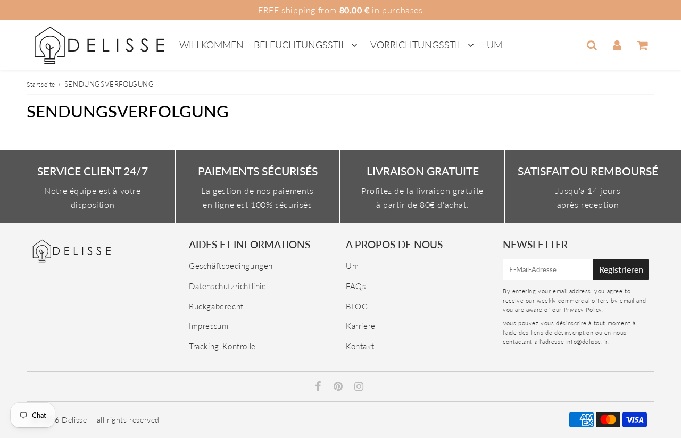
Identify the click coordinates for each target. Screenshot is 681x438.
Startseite (41, 84)
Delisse (74, 419)
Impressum (208, 326)
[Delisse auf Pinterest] (339, 387)
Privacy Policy (583, 309)
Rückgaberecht (216, 306)
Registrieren (621, 269)
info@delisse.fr (587, 341)
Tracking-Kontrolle (222, 346)
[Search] (592, 45)
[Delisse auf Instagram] (359, 387)
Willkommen (211, 44)
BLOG (357, 306)
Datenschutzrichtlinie (228, 286)
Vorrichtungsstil (416, 44)
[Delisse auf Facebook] (319, 387)
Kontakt (360, 346)
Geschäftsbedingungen (231, 266)
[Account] (617, 45)
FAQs (356, 286)
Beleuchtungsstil (300, 44)
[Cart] (642, 45)
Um (494, 44)
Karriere (361, 326)
